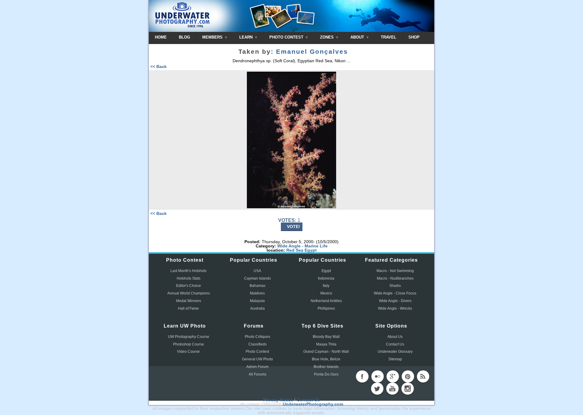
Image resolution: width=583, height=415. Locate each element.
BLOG (184, 37)
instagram (407, 389)
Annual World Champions (188, 293)
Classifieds (257, 344)
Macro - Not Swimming (395, 271)
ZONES (327, 37)
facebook (362, 376)
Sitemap (395, 359)
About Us (395, 337)
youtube (392, 389)
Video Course (188, 351)
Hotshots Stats (188, 278)
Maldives (257, 293)
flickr (377, 376)
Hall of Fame (188, 308)
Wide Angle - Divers (395, 301)
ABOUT (357, 37)
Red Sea (294, 250)
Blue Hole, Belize (326, 359)
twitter (377, 389)
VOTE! (293, 226)
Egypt (311, 250)
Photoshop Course (188, 344)
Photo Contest (257, 351)
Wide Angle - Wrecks (395, 308)
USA (257, 271)
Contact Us (395, 344)
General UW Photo (257, 359)
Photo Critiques (257, 337)
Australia (257, 308)
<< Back (158, 66)
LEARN (246, 37)
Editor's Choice (188, 286)
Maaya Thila (326, 344)
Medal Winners (188, 301)
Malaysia (257, 301)
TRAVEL (388, 37)
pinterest (408, 376)
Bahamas (257, 286)
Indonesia (326, 278)
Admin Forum (257, 367)
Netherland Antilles (326, 301)
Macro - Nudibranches (395, 278)
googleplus (393, 376)
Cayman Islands (257, 278)
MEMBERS (213, 37)
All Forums (257, 374)
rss (423, 376)
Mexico (326, 293)
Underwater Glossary (395, 351)
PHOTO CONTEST (287, 37)
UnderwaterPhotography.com (313, 404)
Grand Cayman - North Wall (326, 351)
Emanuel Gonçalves (312, 51)
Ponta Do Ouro (326, 374)
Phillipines (326, 308)
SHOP (414, 37)
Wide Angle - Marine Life (302, 245)
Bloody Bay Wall (326, 337)
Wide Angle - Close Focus (395, 293)
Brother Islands (326, 367)
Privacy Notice (278, 399)
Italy (326, 286)
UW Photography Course (188, 337)
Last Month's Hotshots (188, 271)
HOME (161, 37)
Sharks (395, 286)
